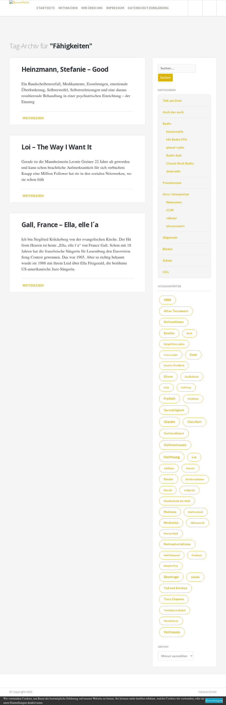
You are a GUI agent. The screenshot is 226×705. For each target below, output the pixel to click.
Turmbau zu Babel (174, 610)
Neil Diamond (172, 555)
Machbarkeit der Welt (177, 500)
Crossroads (171, 354)
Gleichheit (194, 422)
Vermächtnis (171, 620)
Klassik (168, 490)
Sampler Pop (171, 565)
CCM (169, 210)
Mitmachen (68, 8)
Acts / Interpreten (176, 194)
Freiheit (169, 398)
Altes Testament (176, 311)
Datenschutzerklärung (148, 8)
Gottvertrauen (175, 445)
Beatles (169, 333)
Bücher (168, 249)
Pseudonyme (172, 183)
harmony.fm (174, 131)
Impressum (115, 8)
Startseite (45, 8)
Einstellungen (214, 700)
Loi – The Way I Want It (56, 146)
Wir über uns (92, 8)
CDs (166, 272)
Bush (189, 333)
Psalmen (197, 555)
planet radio (175, 147)
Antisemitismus (174, 322)
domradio (173, 171)
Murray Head (171, 533)
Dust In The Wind (174, 365)
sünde (195, 577)
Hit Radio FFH (176, 139)
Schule (167, 260)
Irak (194, 457)
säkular (171, 218)
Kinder (168, 479)
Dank (193, 354)
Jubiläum (169, 468)
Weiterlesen (33, 118)
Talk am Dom (172, 100)
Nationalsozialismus (177, 544)
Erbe (166, 387)
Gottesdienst (174, 433)
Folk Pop (186, 387)
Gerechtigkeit (174, 410)
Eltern (168, 376)
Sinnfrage (171, 577)
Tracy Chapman (174, 599)
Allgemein (170, 237)
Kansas (190, 468)
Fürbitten (193, 398)
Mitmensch (197, 522)
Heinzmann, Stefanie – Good (64, 69)
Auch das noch (173, 112)
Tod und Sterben (175, 588)
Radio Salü (174, 155)
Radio (167, 123)
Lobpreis (189, 490)
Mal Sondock (195, 512)
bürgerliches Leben (174, 344)
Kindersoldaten (195, 479)
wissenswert (175, 226)
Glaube (169, 422)
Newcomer (174, 202)
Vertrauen (172, 632)
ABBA (167, 300)
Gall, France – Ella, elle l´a (60, 224)
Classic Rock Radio (180, 163)
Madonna (170, 512)
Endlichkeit (192, 376)
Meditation (171, 522)
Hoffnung (172, 457)
